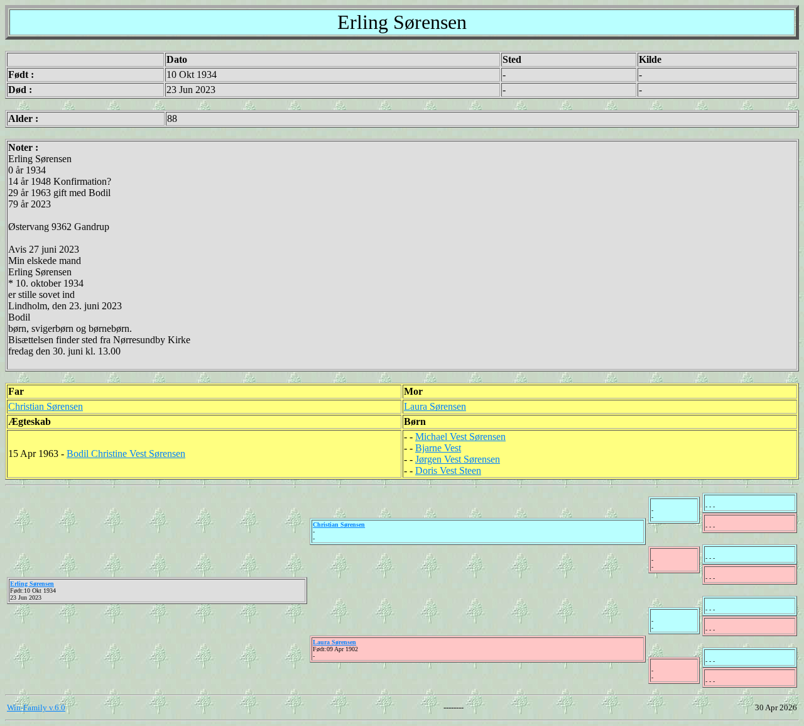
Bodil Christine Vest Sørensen (126, 453)
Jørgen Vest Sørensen (457, 459)
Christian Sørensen (45, 406)
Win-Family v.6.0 (36, 707)
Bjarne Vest (438, 448)
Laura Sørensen (435, 406)
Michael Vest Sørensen (460, 436)
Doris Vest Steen (448, 470)
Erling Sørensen (32, 583)
